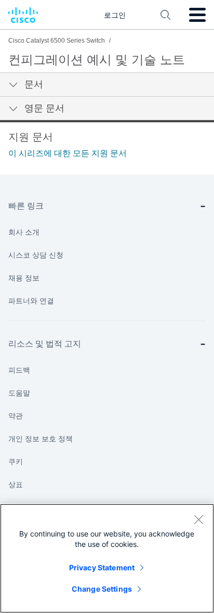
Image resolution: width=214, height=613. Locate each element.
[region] (107, 558)
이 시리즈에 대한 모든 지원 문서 (67, 153)
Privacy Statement (102, 567)
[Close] (198, 519)
